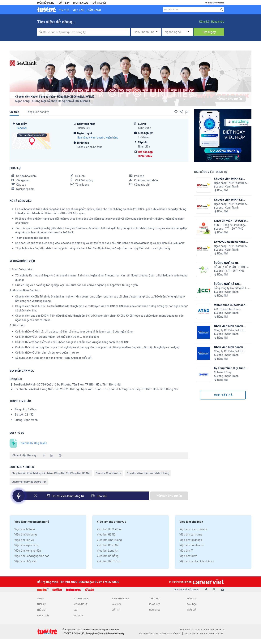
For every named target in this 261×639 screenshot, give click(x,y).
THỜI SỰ (41, 604)
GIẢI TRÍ (116, 609)
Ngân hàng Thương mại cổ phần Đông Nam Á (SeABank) (52, 101)
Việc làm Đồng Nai (108, 545)
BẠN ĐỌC (192, 604)
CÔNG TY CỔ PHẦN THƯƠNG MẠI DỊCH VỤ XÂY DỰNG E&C (230, 267)
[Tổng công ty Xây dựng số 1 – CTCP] (203, 290)
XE (75, 609)
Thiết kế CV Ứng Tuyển (33, 443)
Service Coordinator (108, 473)
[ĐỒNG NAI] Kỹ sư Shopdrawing (226, 262)
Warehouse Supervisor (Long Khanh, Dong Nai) (230, 304)
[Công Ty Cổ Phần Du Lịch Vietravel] (203, 332)
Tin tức (64, 10)
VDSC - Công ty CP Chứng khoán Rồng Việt (229, 225)
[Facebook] (206, 589)
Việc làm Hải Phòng (109, 561)
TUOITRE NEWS (80, 2)
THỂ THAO (154, 598)
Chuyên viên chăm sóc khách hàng (148, 473)
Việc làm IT (186, 550)
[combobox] (83, 32)
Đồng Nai (21, 128)
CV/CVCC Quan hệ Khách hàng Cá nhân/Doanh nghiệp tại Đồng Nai (230, 241)
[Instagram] (214, 589)
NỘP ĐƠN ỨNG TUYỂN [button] (229, 98)
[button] (176, 111)
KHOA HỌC (154, 604)
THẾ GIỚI (41, 609)
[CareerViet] (208, 581)
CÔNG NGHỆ (81, 604)
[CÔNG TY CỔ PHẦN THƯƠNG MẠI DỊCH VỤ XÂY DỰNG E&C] (203, 269)
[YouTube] (222, 589)
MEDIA (40, 598)
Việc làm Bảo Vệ (24, 539)
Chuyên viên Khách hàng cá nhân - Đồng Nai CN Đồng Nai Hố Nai (50, 473)
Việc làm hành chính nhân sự (196, 561)
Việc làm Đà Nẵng (107, 555)
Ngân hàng (112, 137)
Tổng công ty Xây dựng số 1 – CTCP (230, 288)
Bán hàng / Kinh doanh (90, 137)
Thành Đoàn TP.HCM (213, 629)
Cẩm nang (94, 10)
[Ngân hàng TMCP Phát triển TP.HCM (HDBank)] (203, 185)
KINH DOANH (81, 598)
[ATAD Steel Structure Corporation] (203, 311)
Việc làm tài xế (188, 555)
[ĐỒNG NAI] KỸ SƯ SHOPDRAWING (226, 283)
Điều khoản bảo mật (171, 633)
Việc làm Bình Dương (109, 539)
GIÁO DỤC (192, 598)
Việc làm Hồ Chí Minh (109, 529)
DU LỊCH (78, 615)
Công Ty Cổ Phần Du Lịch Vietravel (228, 330)
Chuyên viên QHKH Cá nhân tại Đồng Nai (228, 178)
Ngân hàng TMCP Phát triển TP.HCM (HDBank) (230, 183)
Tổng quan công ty (37, 111)
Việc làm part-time (190, 534)
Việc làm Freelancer (191, 545)
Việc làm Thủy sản (25, 561)
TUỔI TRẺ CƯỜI (99, 2)
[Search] (221, 9)
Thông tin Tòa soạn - (191, 629)
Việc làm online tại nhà (193, 529)
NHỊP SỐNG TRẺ (120, 598)
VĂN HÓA (117, 604)
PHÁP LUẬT (43, 615)
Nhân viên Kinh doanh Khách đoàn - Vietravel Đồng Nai (229, 326)
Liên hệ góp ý (191, 633)
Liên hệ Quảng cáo (148, 633)
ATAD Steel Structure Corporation (226, 309)
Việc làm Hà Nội (106, 534)
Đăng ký (204, 21)
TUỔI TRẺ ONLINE (45, 2)
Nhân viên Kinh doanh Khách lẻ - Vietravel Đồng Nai (231, 347)
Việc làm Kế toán (24, 529)
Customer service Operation (28, 481)
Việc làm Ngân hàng (26, 545)
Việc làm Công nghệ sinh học (31, 555)
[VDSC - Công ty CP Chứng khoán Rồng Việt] (203, 227)
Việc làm (78, 10)
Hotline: (211, 633)
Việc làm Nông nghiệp (27, 550)
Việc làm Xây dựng (25, 534)
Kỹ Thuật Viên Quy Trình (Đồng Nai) (229, 368)
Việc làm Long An (107, 550)
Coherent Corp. (223, 372)
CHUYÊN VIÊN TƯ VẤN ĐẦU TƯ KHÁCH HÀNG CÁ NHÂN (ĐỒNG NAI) (232, 220)
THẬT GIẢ (191, 609)
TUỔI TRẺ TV (63, 2)
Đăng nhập (217, 21)
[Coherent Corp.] (203, 374)
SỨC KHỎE (154, 609)
